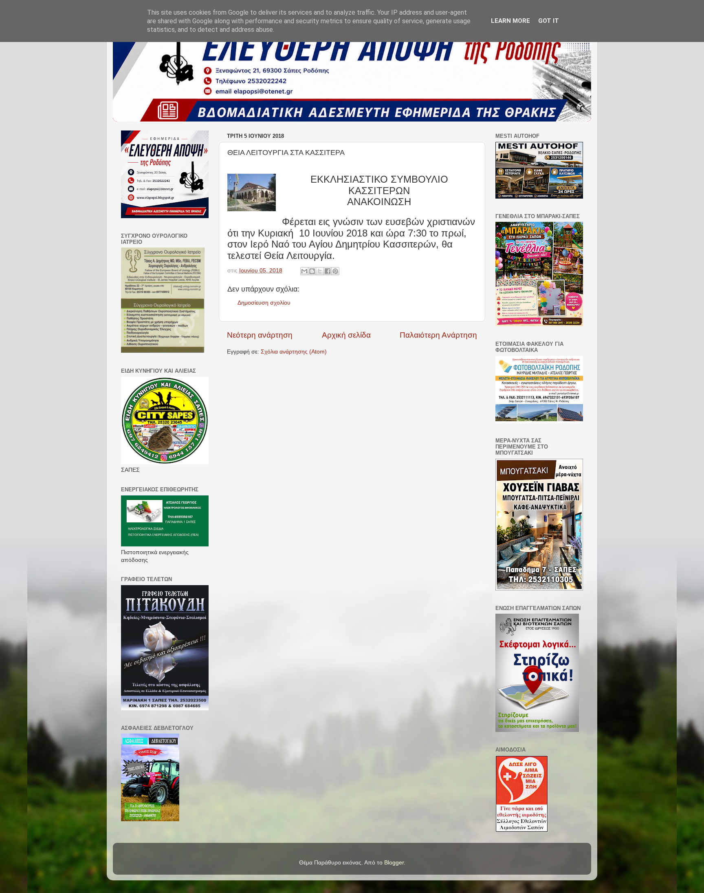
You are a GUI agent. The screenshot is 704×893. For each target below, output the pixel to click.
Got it (548, 20)
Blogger (394, 863)
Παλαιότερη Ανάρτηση (438, 335)
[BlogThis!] (312, 271)
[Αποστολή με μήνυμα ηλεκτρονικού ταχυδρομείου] (304, 271)
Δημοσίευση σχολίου (264, 303)
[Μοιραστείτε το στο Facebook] (327, 271)
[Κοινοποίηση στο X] (320, 271)
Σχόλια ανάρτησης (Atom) (294, 352)
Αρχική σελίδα (346, 335)
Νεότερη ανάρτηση (260, 335)
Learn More (510, 20)
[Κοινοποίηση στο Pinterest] (335, 271)
